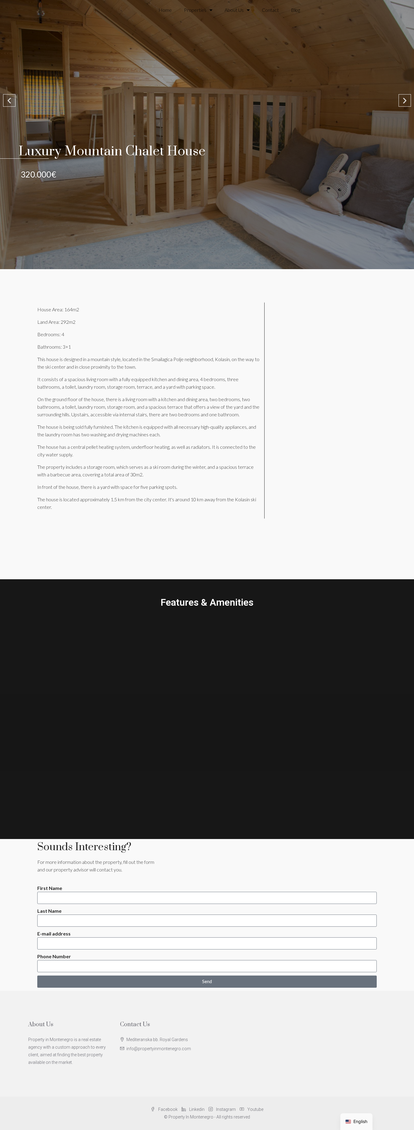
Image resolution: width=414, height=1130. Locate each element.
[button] (9, 100)
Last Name (49, 911)
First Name (49, 888)
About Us (234, 10)
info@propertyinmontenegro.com (158, 1048)
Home (165, 10)
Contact (270, 10)
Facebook (168, 1109)
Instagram (226, 1109)
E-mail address (54, 933)
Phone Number (54, 956)
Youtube (254, 1109)
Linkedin (196, 1109)
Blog (295, 10)
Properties (195, 10)
